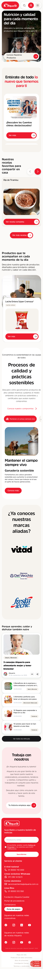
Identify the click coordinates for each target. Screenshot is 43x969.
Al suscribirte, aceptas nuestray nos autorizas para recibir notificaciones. (21, 847)
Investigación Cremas (21, 963)
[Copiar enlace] (32, 674)
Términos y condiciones (21, 966)
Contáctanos (10, 905)
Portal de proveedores (14, 901)
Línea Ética (9, 888)
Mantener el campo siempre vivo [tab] (22, 419)
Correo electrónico (12, 881)
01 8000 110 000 (16, 870)
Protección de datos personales (21, 957)
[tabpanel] (21, 460)
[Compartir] (37, 674)
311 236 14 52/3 (15, 877)
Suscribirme (21, 854)
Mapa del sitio (21, 954)
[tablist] (21, 419)
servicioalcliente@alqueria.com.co (23, 884)
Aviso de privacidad (21, 960)
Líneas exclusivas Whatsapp (17, 874)
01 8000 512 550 (16, 891)
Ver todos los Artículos (21, 739)
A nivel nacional (11, 867)
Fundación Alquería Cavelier (16, 897)
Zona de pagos (13, 909)
